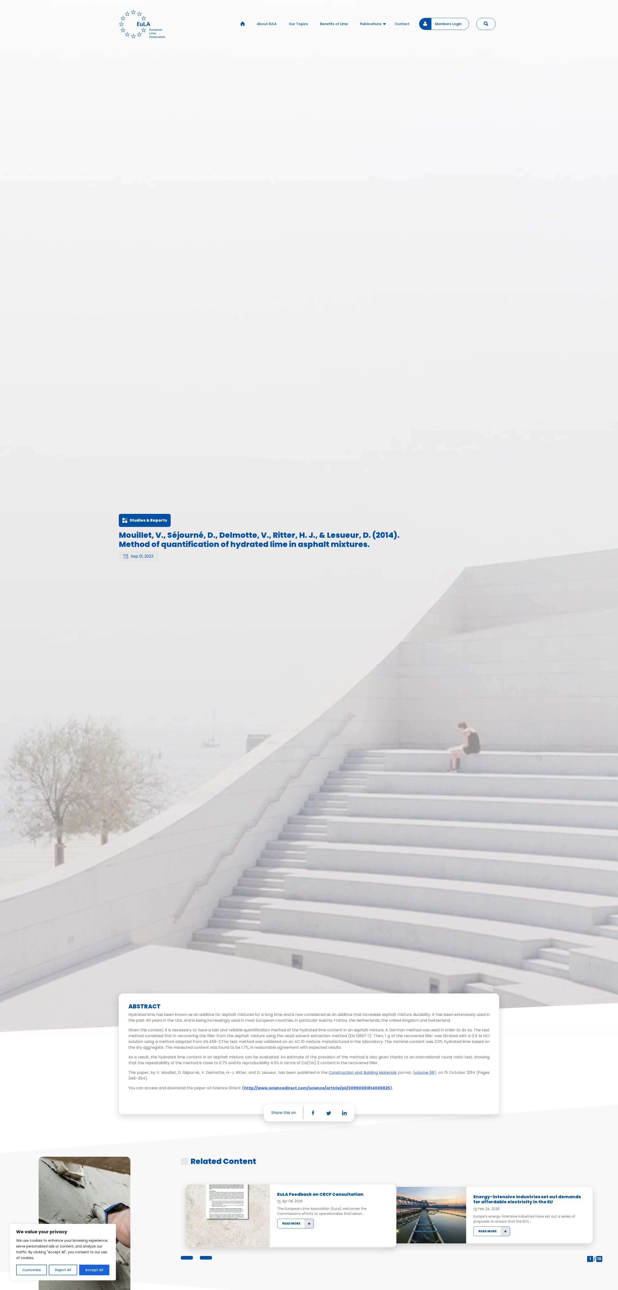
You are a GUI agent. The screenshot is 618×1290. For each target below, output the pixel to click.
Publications (370, 23)
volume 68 (424, 1072)
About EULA (267, 23)
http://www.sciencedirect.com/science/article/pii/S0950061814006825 (317, 1088)
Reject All (63, 1270)
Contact (402, 23)
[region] (63, 1252)
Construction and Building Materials (362, 1072)
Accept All (94, 1270)
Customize (31, 1270)
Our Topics (298, 23)
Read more (291, 1223)
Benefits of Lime (334, 23)
